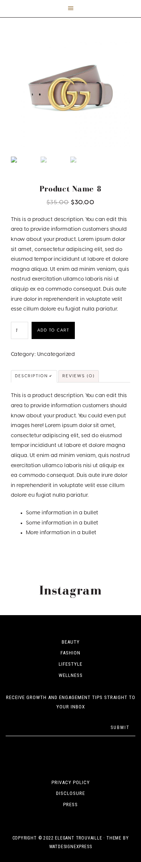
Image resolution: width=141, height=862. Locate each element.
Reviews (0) (78, 376)
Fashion (70, 653)
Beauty (71, 642)
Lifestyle (70, 664)
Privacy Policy (71, 782)
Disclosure (70, 793)
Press (70, 804)
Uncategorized (56, 354)
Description (31, 376)
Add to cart (53, 330)
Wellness (71, 675)
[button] (70, 8)
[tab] (34, 376)
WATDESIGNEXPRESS (70, 846)
